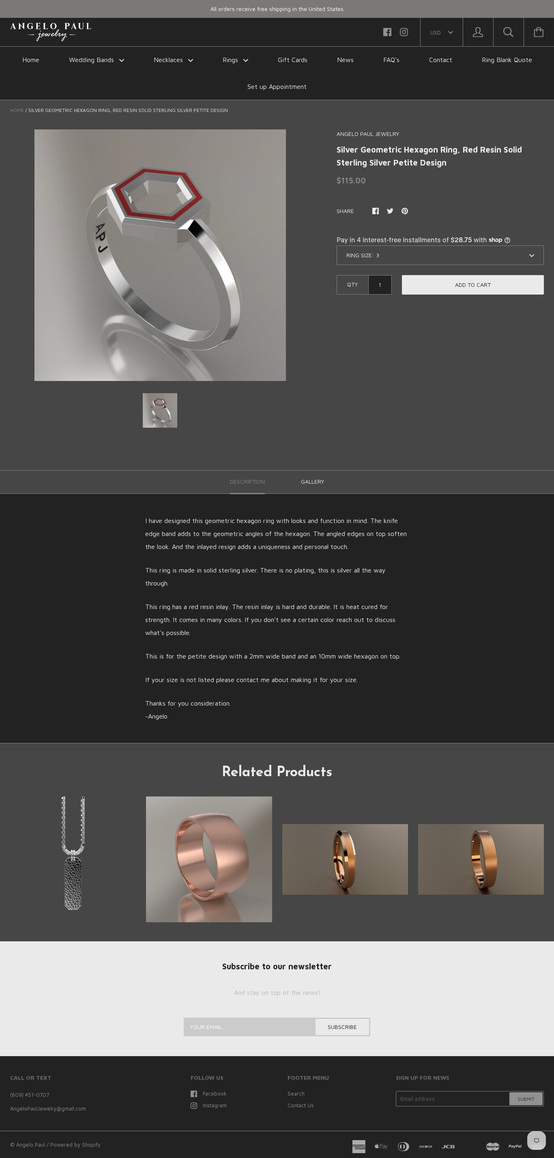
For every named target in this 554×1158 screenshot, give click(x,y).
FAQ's (391, 59)
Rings (231, 59)
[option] (160, 255)
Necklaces (169, 59)
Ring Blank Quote (507, 59)
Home (30, 59)
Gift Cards (292, 59)
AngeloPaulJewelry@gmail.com (48, 1108)
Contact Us (301, 1105)
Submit (526, 1099)
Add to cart (473, 284)
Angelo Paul (30, 1144)
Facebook (215, 1093)
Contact (440, 59)
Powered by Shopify (75, 1144)
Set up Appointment (277, 86)
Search (296, 1093)
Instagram (215, 1105)
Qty (352, 284)
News (345, 59)
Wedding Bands (92, 59)
